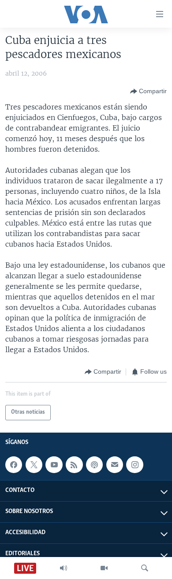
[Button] (148, 91)
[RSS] (74, 464)
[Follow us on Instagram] (134, 464)
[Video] (104, 568)
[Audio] (63, 568)
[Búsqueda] (144, 568)
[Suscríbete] (114, 464)
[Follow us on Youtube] (53, 464)
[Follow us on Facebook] (13, 464)
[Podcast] (94, 464)
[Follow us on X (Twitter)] (34, 464)
